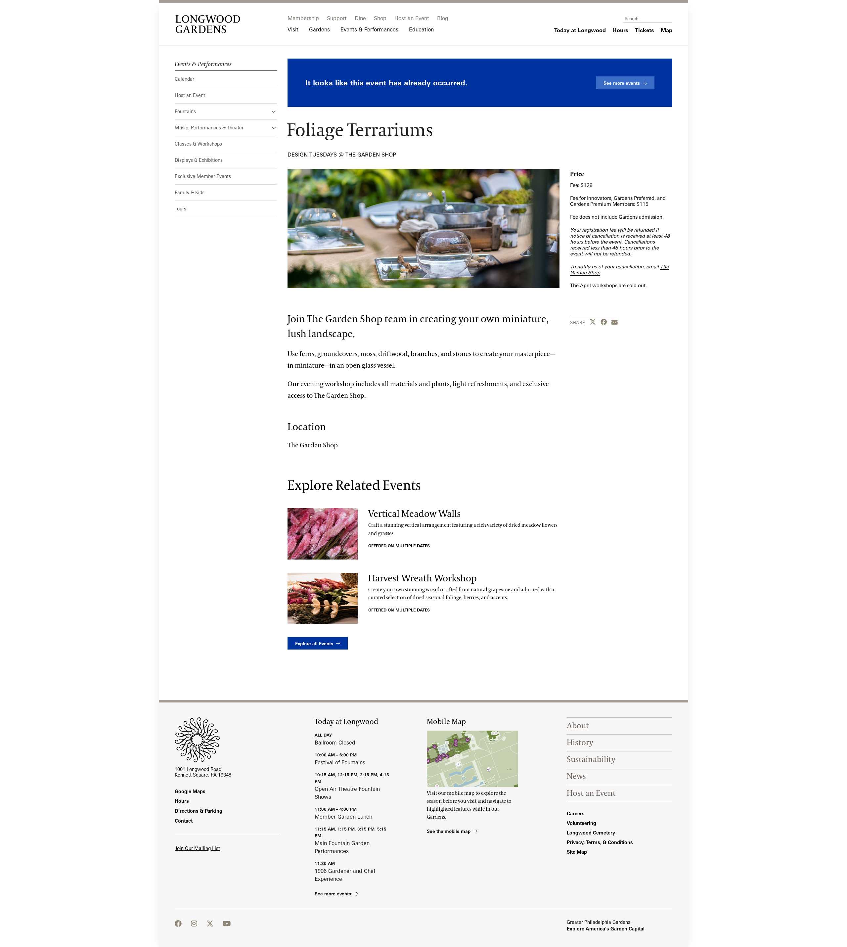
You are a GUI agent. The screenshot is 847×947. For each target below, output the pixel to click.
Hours (182, 801)
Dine (360, 18)
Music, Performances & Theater (209, 127)
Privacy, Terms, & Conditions (600, 842)
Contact (184, 821)
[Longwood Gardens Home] (208, 24)
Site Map (577, 852)
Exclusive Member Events (203, 176)
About (578, 726)
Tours (180, 208)
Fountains (185, 111)
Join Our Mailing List (197, 848)
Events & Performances (203, 64)
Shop (380, 18)
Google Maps (190, 791)
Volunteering (581, 823)
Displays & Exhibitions (199, 160)
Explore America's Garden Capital (606, 928)
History (580, 743)
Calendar (184, 79)
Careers (576, 813)
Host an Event (411, 18)
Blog (442, 18)
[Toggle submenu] (274, 111)
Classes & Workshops (198, 144)
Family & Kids (189, 192)
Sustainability (591, 759)
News (576, 776)
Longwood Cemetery (591, 832)
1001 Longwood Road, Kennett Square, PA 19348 (203, 772)
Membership (303, 18)
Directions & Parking (198, 811)
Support (337, 18)
